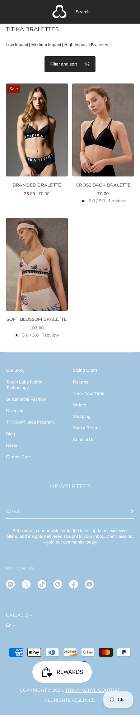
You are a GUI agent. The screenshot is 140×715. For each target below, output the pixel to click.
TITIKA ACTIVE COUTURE (93, 690)
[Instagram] (10, 584)
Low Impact (17, 44)
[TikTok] (42, 584)
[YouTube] (89, 584)
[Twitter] (26, 584)
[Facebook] (73, 584)
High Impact (76, 44)
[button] (82, 12)
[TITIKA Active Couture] (59, 12)
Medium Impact (46, 44)
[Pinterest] (58, 584)
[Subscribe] (129, 511)
